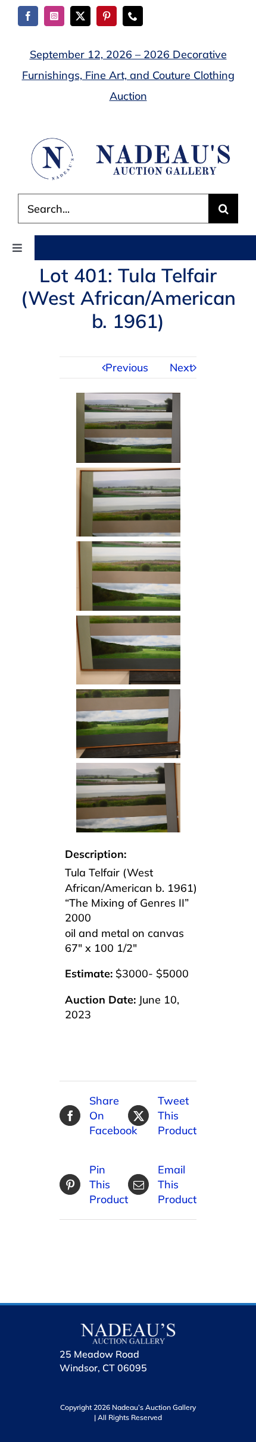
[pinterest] (106, 16)
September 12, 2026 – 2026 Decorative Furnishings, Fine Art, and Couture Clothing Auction (128, 75)
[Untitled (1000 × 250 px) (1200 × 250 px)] (128, 141)
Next (181, 367)
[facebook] (28, 16)
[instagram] (54, 16)
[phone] (133, 16)
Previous (126, 367)
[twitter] (80, 16)
